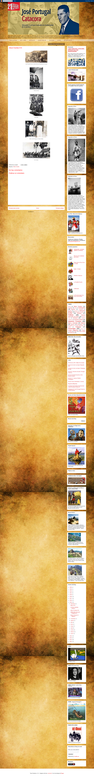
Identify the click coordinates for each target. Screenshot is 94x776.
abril (72, 628)
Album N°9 (73, 605)
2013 (71, 637)
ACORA (59, 40)
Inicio (37, 208)
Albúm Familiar (16, 166)
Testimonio (72, 332)
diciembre (73, 603)
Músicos (73, 324)
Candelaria (81, 309)
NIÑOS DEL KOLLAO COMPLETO (75, 613)
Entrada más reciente (14, 208)
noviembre (73, 618)
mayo (72, 626)
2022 (71, 591)
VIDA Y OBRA (23, 40)
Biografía (73, 309)
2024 (71, 589)
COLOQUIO (51, 40)
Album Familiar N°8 (75, 610)
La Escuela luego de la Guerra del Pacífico (79, 296)
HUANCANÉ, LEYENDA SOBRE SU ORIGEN (79, 250)
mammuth (50, 773)
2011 (71, 641)
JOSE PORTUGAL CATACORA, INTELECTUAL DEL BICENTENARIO (76, 50)
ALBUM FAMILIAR (42, 40)
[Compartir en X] (24, 165)
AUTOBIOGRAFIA (68, 40)
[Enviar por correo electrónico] (21, 165)
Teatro (75, 331)
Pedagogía (78, 327)
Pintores (81, 328)
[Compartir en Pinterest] (26, 165)
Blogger (62, 773)
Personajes (72, 328)
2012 (71, 639)
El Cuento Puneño (79, 312)
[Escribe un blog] (22, 165)
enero (72, 633)
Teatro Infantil (82, 331)
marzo (72, 629)
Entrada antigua (60, 208)
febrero (72, 631)
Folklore (70, 315)
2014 (71, 635)
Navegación (80, 324)
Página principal (13, 40)
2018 (71, 596)
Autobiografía (81, 307)
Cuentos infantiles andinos (74, 608)
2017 (71, 598)
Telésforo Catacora (78, 275)
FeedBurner (76, 756)
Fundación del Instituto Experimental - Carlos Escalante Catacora (76, 386)
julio (72, 622)
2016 (71, 600)
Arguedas (70, 307)
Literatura (75, 318)
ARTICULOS (32, 40)
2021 (71, 592)
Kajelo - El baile (77, 269)
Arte (75, 307)
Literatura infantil (78, 319)
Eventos (79, 313)
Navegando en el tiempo (73, 325)
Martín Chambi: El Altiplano (74, 616)
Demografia (76, 310)
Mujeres (83, 323)
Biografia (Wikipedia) (72, 383)
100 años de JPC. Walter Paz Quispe (76, 362)
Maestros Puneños (74, 321)
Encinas (70, 313)
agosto (72, 620)
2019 (71, 594)
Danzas (69, 310)
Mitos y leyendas (73, 323)
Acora (69, 306)
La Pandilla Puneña (78, 282)
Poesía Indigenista (73, 330)
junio (72, 624)
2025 (71, 587)
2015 (71, 602)
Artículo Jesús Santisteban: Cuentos (76, 381)
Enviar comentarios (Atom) (39, 211)
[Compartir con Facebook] (25, 165)
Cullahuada (76, 288)
